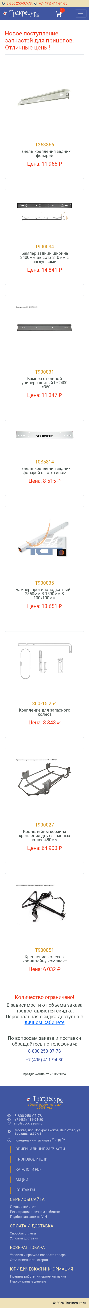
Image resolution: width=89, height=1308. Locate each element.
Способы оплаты (23, 1233)
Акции (22, 1180)
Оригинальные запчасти (40, 1149)
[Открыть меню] (81, 13)
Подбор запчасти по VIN (28, 1217)
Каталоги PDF (28, 1169)
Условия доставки (24, 1238)
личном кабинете (45, 1022)
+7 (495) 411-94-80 (52, 3)
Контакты (25, 1190)
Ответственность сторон (29, 1260)
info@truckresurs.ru (28, 1123)
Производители (32, 1159)
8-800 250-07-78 (19, 3)
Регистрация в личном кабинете (35, 1212)
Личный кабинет (23, 1207)
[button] (59, 13)
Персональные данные (28, 1281)
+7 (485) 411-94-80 (28, 1119)
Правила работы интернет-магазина (38, 1276)
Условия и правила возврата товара (38, 1255)
